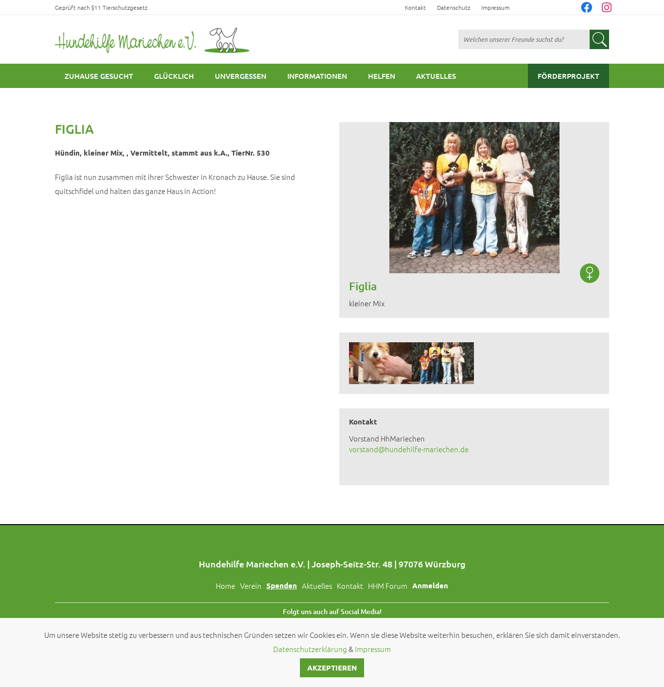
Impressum (495, 7)
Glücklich (174, 76)
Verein (251, 586)
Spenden (281, 585)
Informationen (317, 76)
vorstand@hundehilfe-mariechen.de (409, 449)
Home (225, 586)
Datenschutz (453, 7)
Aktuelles (436, 76)
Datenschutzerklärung (310, 649)
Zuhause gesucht (99, 76)
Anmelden (430, 585)
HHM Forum (387, 586)
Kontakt (415, 7)
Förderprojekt (568, 76)
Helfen (381, 76)
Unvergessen (240, 76)
